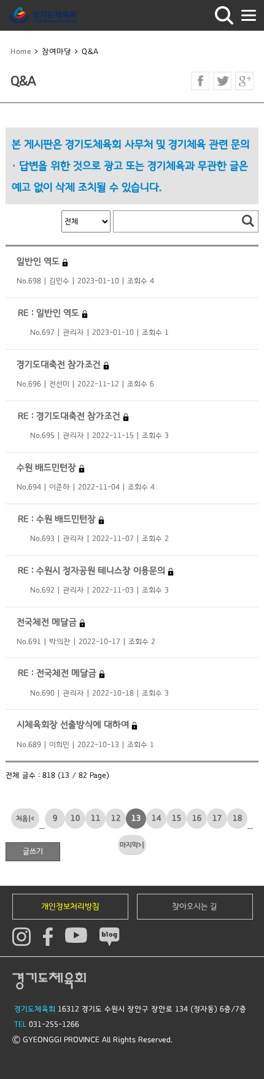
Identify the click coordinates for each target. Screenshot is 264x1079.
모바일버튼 (248, 15)
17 (217, 818)
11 (96, 818)
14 (156, 818)
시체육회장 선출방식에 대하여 (74, 724)
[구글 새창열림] (244, 81)
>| (141, 845)
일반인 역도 (39, 261)
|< (31, 818)
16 (197, 818)
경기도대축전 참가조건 (60, 364)
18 (238, 818)
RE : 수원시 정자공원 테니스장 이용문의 (91, 570)
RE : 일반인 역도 (48, 313)
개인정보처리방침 (70, 906)
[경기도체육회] (43, 15)
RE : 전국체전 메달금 (57, 673)
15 (177, 818)
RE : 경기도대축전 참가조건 (69, 416)
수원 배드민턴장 (48, 467)
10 (75, 818)
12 (116, 818)
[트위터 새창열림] (222, 81)
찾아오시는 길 (194, 906)
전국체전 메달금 (48, 622)
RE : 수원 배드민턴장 (57, 519)
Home (20, 52)
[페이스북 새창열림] (200, 81)
